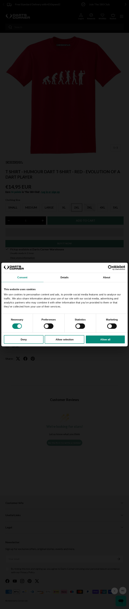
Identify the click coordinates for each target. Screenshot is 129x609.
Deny (24, 339)
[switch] (48, 326)
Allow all (105, 339)
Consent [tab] (22, 277)
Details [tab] (64, 277)
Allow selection (65, 339)
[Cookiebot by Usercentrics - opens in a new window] (110, 267)
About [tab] (106, 277)
